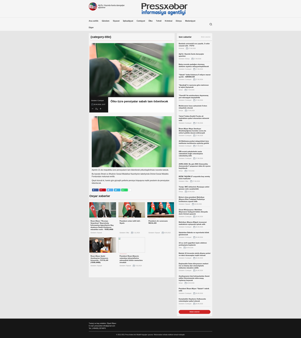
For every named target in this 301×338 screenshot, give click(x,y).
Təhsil (158, 21)
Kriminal (168, 21)
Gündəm (105, 21)
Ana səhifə (93, 21)
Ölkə (150, 21)
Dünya (179, 21)
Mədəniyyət (190, 21)
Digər (91, 27)
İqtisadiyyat (128, 21)
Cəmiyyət (141, 21)
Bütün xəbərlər (205, 37)
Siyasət (116, 21)
